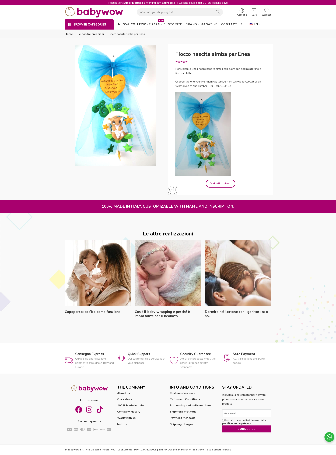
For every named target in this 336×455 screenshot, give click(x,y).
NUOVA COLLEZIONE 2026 (139, 24)
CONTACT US (232, 24)
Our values (124, 399)
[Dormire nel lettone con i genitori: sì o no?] (238, 273)
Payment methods (182, 418)
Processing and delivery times (191, 405)
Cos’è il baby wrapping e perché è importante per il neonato (162, 314)
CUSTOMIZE (172, 24)
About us (123, 393)
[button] (220, 184)
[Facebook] (78, 409)
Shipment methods (183, 412)
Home (69, 34)
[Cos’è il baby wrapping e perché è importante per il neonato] (168, 273)
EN (255, 24)
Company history (128, 412)
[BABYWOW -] (94, 12)
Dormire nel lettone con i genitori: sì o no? (236, 314)
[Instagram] (89, 409)
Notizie (122, 424)
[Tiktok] (99, 409)
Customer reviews (182, 393)
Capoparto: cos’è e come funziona (93, 312)
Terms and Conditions (185, 399)
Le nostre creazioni (91, 34)
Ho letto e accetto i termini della (244, 421)
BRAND (191, 24)
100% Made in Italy (130, 405)
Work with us (126, 418)
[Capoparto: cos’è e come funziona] (98, 273)
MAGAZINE (209, 24)
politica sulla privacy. (236, 423)
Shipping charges (181, 424)
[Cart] (254, 10)
